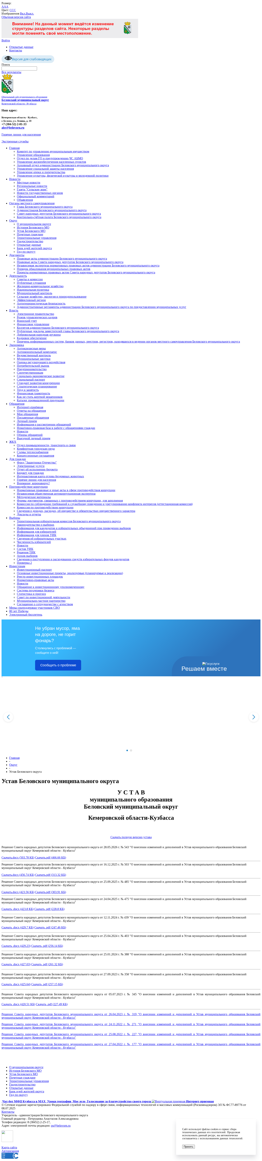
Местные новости (28, 182)
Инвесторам (17, 566)
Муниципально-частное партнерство (41, 600)
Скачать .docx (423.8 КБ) (18, 909)
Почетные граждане (30, 234)
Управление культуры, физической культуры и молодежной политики (63, 175)
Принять (188, 1146)
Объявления (25, 199)
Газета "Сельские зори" (32, 189)
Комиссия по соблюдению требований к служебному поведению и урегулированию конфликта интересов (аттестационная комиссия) (105, 504)
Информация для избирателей (36, 531)
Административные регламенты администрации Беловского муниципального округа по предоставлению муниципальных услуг (101, 307)
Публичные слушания (31, 282)
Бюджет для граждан (30, 473)
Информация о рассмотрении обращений (44, 424)
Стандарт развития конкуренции (38, 383)
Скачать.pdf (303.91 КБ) (50, 892)
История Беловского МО (33, 227)
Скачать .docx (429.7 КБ (17, 927)
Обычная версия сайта (16, 17)
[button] (127, 750)
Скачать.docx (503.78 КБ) (18, 857)
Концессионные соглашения (35, 455)
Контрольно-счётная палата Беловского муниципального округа (59, 217)
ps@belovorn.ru (61, 1125)
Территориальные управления (36, 237)
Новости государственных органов (40, 193)
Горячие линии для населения (21, 134)
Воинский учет (27, 320)
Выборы (14, 517)
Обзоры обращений (30, 434)
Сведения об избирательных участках (41, 538)
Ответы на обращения (31, 410)
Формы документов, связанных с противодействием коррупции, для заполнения (70, 500)
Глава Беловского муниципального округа (45, 206)
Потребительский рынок (33, 365)
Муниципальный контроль (34, 293)
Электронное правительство (35, 314)
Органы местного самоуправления (31, 203)
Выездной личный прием (33, 438)
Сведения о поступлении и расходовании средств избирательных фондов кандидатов (73, 559)
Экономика (16, 345)
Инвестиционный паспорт (34, 569)
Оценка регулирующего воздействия (41, 362)
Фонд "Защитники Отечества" (37, 462)
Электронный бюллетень (25, 614)
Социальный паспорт (31, 379)
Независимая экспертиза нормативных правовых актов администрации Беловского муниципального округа (88, 265)
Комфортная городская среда (36, 448)
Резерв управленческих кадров (37, 317)
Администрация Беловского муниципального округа (52, 210)
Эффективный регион (31, 300)
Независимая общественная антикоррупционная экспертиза (56, 493)
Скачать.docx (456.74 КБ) (18, 874)
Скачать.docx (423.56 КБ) (18, 892)
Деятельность (18, 275)
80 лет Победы (18, 611)
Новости (15, 179)
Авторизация (10, 1151)
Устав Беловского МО (31, 231)
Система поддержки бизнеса (35, 590)
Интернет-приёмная (30, 407)
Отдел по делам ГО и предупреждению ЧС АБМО (50, 158)
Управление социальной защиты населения (45, 168)
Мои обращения (27, 414)
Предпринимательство (32, 369)
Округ (13, 220)
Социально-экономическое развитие (40, 376)
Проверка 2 (24, 562)
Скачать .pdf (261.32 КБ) (47, 964)
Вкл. (23, 13)
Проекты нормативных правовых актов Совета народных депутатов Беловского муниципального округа (86, 272)
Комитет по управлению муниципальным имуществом (53, 151)
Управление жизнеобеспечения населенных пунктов (51, 161)
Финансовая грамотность (33, 393)
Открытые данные (21, 47)
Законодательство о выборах (35, 524)
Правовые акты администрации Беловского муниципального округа (62, 258)
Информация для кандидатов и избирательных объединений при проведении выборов (74, 528)
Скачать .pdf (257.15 (44, 984)
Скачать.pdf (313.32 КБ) (50, 874)
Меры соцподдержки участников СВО (34, 607)
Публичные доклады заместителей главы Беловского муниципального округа (68, 331)
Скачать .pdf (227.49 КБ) (52, 1004)
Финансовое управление (33, 324)
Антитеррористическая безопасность (41, 303)
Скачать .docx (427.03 (16, 964)
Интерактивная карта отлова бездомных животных (50, 476)
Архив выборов (27, 555)
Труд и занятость (28, 390)
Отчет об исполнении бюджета (37, 469)
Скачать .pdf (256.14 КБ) (47, 945)
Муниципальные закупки (33, 358)
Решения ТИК (26, 552)
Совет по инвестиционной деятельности (43, 597)
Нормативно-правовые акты (35, 580)
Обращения (16, 403)
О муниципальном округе (34, 224)
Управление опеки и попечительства (41, 172)
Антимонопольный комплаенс (37, 352)
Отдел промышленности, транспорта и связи (46, 445)
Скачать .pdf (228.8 (46, 909)
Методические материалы (34, 497)
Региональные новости (32, 186)
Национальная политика (33, 289)
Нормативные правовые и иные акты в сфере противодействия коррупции (66, 490)
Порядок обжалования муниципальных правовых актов (53, 269)
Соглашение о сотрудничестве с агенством (45, 604)
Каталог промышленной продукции (40, 400)
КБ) (63, 857)
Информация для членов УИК (36, 535)
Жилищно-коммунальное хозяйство (40, 286)
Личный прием (27, 421)
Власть (13, 310)
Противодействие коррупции (28, 486)
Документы (16, 255)
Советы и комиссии (30, 279)
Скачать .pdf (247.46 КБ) (50, 927)
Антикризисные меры (31, 348)
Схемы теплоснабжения (32, 452)
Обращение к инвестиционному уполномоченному (50, 587)
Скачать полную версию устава (131, 837)
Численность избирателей (34, 542)
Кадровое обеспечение (32, 338)
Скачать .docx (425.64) (16, 984)
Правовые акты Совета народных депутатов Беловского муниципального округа (70, 262)
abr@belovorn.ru (13, 127)
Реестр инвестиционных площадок (40, 576)
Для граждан (17, 459)
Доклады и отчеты (29, 514)
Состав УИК (25, 549)
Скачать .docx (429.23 (16, 945)
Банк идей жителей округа (34, 248)
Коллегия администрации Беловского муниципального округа (58, 327)
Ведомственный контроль (34, 355)
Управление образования (33, 155)
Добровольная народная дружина (39, 334)
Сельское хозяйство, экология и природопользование (52, 296)
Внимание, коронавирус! (33, 483)
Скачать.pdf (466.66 (47, 857)
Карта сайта (9, 1147)
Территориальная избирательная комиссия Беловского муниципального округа (69, 521)
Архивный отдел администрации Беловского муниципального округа (63, 165)
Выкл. (30, 13)
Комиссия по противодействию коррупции (45, 507)
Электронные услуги (30, 466)
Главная (14, 148)
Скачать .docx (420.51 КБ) (18, 1004)
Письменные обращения (33, 417)
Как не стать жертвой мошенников (40, 396)
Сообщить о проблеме (58, 665)
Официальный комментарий (35, 196)
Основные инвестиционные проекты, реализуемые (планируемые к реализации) (70, 573)
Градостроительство (30, 241)
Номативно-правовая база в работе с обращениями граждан (56, 428)
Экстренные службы (15, 141)
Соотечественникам (30, 372)
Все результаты (11, 72)
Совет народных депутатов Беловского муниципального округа (59, 213)
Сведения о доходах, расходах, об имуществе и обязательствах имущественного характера (76, 511)
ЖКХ (12, 441)
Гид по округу (26, 251)
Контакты (15, 50)
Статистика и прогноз (31, 593)
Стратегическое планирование (37, 386)
